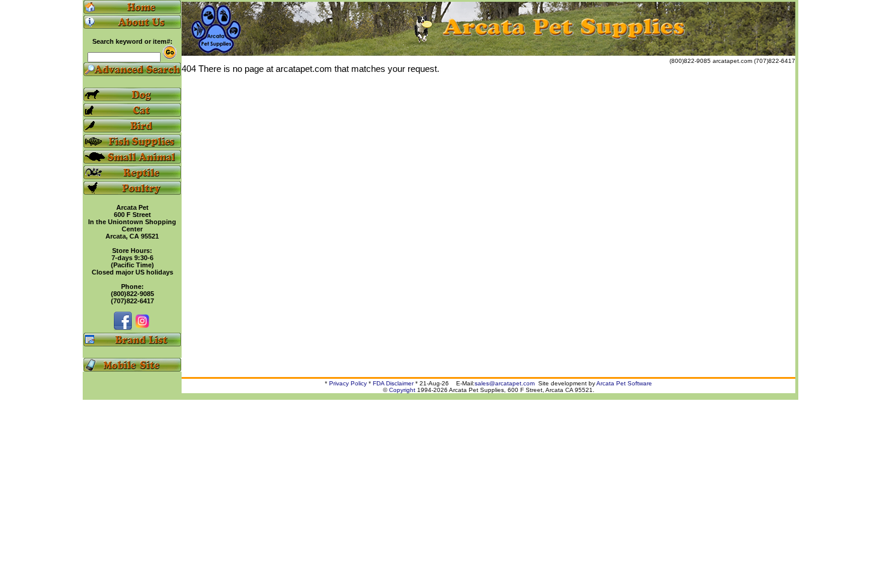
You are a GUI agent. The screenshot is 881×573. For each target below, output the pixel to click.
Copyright (402, 390)
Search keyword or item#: (132, 41)
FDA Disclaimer (393, 383)
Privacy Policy (348, 383)
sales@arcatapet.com (505, 383)
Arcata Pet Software (624, 383)
